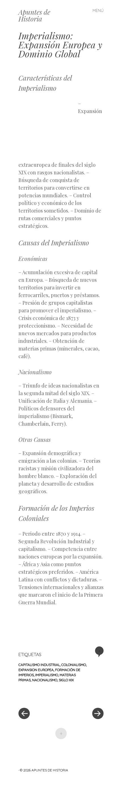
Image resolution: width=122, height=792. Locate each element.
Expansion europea (36, 670)
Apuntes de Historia (34, 15)
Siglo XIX (66, 680)
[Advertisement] (48, 129)
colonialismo (73, 665)
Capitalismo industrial (39, 665)
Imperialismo (46, 675)
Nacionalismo (44, 680)
